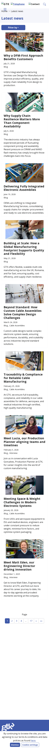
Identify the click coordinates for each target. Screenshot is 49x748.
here (33, 740)
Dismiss (15, 744)
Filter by (12, 27)
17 (31, 620)
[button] (34, 4)
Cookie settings (30, 744)
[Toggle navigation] (5, 9)
